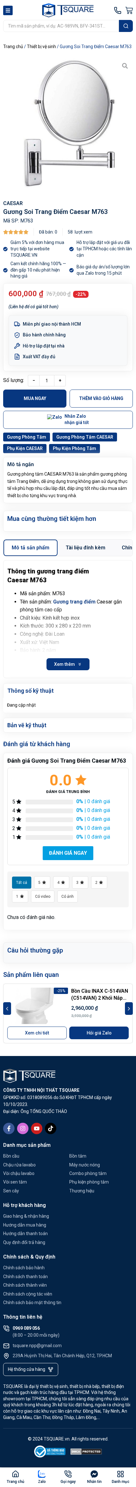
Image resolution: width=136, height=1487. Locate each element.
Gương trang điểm (74, 602)
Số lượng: (13, 380)
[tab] (30, 548)
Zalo (42, 1481)
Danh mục (120, 1481)
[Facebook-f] (9, 1128)
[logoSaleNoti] (50, 1453)
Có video (42, 896)
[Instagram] (22, 1128)
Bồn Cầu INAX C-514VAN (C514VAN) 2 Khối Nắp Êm (99, 998)
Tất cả (21, 882)
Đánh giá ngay (68, 853)
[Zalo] (42, 1474)
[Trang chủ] (15, 1474)
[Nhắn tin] (94, 1474)
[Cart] (129, 10)
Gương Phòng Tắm (26, 437)
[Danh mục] (120, 1474)
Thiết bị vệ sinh (41, 46)
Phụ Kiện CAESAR (25, 448)
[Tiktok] (50, 1128)
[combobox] (61, 26)
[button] (7, 1008)
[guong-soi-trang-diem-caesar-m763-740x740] (68, 123)
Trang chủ (13, 46)
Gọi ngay (68, 1481)
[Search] (126, 26)
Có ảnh (67, 896)
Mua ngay (35, 398)
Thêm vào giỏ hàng (101, 398)
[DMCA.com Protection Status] (86, 1452)
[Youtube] (36, 1128)
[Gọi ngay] (68, 1474)
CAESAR (13, 203)
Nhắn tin (94, 1481)
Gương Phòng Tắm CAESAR (84, 437)
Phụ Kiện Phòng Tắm (74, 448)
